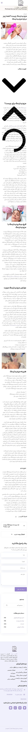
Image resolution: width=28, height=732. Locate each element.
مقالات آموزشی (20, 627)
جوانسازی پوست (20, 621)
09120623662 (9, 694)
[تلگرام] (10, 707)
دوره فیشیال (10, 443)
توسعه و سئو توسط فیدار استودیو (14, 728)
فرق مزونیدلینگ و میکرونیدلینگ (14, 276)
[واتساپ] (15, 707)
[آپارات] (24, 707)
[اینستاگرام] (20, 707)
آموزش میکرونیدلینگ (15, 325)
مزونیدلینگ (23, 107)
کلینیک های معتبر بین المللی (15, 126)
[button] (14, 85)
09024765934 (23, 699)
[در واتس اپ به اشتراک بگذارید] (16, 517)
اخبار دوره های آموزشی (19, 618)
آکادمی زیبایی (7, 496)
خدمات (25, 14)
